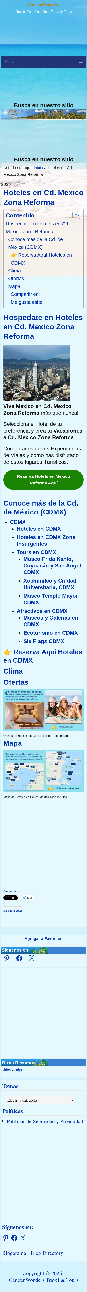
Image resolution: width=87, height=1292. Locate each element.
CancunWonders (44, 4)
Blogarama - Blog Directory (32, 1252)
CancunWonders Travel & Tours (43, 1279)
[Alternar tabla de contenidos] (74, 215)
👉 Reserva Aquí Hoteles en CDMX (41, 258)
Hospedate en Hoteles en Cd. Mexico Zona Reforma (37, 227)
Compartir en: (25, 294)
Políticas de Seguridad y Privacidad (45, 1121)
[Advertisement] (43, 58)
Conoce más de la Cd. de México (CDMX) (35, 243)
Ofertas (16, 278)
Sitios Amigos (13, 1070)
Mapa (14, 286)
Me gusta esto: (26, 302)
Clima (14, 270)
